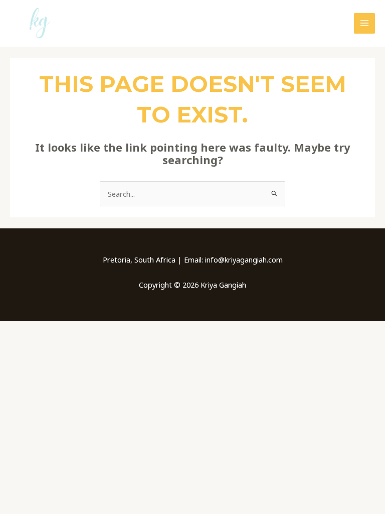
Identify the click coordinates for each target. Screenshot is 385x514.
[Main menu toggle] (364, 23)
